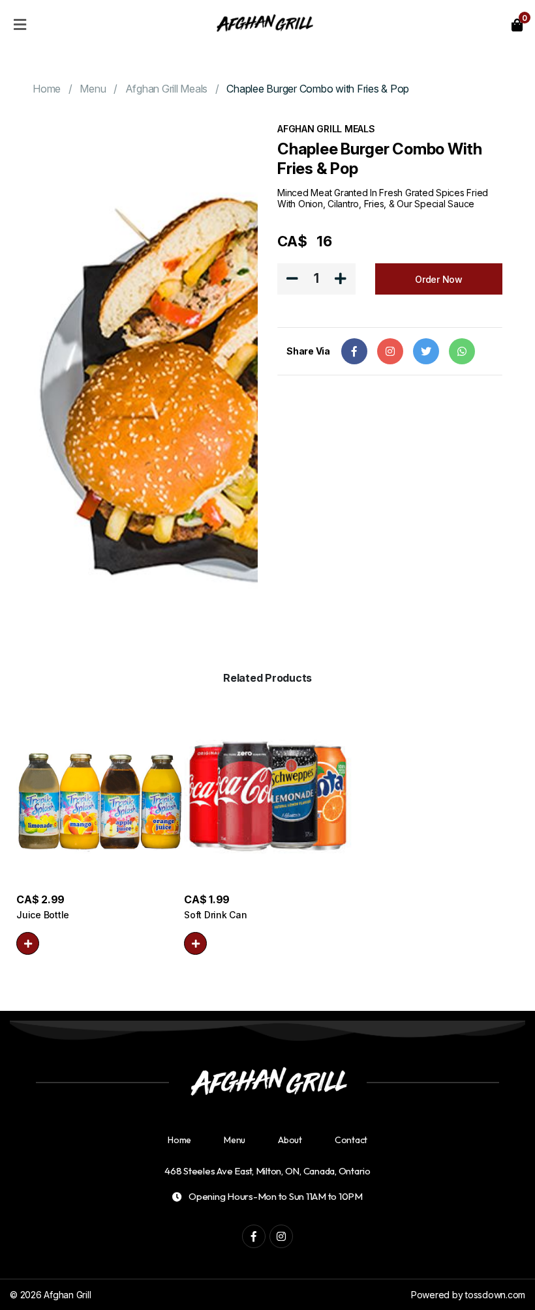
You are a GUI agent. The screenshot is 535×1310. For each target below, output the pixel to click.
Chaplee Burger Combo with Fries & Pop (317, 88)
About (290, 1140)
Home (47, 88)
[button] (27, 943)
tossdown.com (495, 1294)
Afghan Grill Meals (166, 88)
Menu (93, 88)
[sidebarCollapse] (20, 22)
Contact (351, 1140)
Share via (308, 351)
